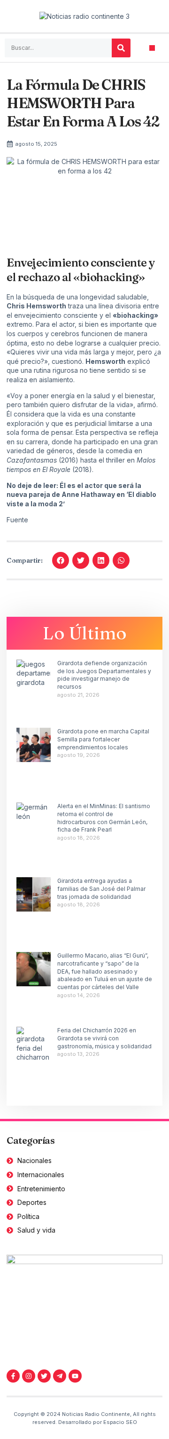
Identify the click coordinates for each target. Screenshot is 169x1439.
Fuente (17, 520)
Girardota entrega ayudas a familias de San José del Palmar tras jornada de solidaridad (101, 888)
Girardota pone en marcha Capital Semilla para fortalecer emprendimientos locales (103, 739)
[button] (152, 48)
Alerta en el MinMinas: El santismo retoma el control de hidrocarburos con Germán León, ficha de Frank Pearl (103, 817)
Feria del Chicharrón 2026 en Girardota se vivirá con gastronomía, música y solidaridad (104, 1038)
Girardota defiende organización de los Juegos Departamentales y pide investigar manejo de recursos (104, 675)
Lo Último (85, 633)
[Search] (121, 48)
